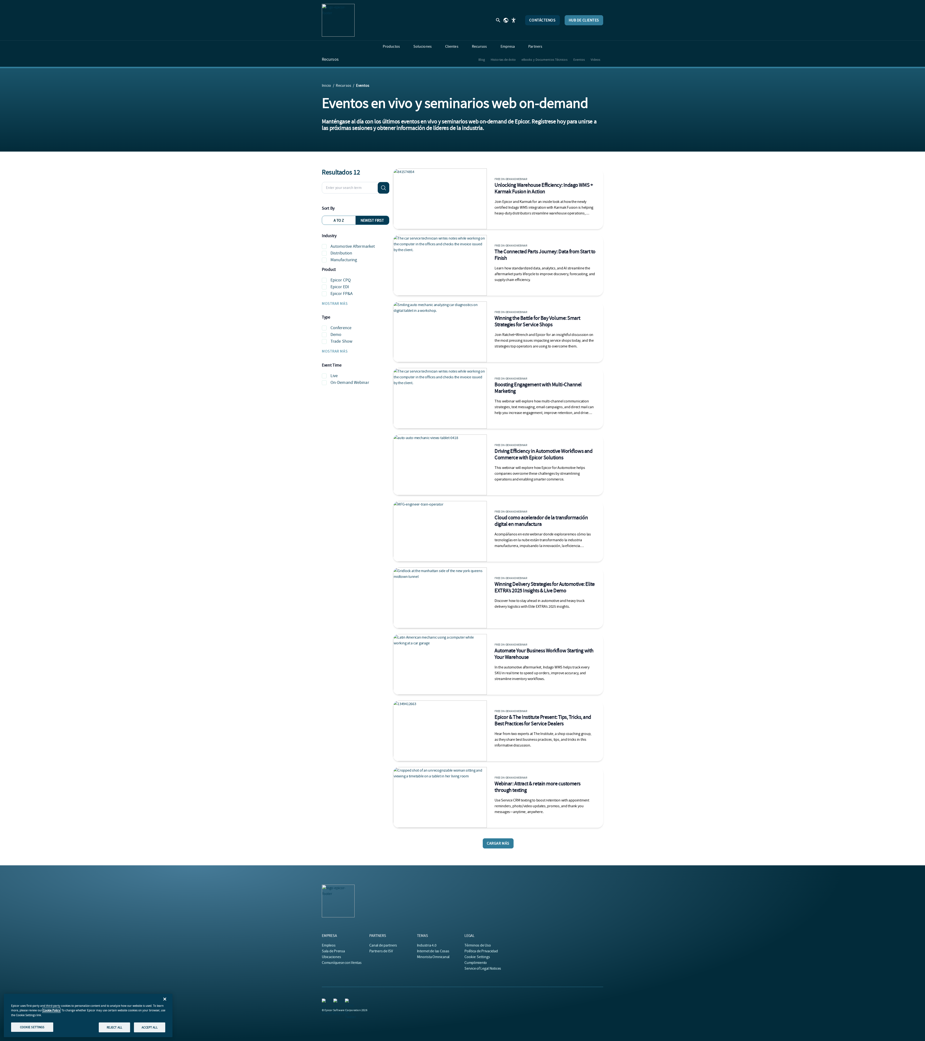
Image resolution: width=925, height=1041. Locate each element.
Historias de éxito (503, 59)
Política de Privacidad (481, 951)
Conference (340, 328)
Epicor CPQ (340, 280)
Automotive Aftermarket (352, 246)
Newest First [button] (372, 220)
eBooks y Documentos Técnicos (545, 59)
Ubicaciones (331, 956)
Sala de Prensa (333, 951)
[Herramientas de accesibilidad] (513, 20)
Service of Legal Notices (482, 968)
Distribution (341, 253)
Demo (335, 334)
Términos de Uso (477, 945)
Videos (595, 59)
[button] (355, 303)
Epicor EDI (339, 287)
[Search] (383, 188)
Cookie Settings (477, 956)
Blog (481, 59)
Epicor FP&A (341, 293)
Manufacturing (343, 260)
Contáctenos (542, 20)
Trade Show (341, 341)
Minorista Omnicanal (433, 956)
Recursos (330, 59)
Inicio (326, 85)
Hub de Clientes (584, 20)
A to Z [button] (339, 220)
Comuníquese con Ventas (342, 962)
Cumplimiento (475, 962)
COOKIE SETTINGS (32, 1027)
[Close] (164, 999)
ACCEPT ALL (149, 1027)
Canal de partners (383, 945)
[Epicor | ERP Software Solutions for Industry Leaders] (338, 20)
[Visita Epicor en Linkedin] (325, 1001)
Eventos (579, 59)
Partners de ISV (381, 951)
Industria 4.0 (426, 945)
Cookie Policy (51, 1010)
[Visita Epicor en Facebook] (336, 1001)
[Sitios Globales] (506, 20)
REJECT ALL (114, 1027)
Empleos (328, 945)
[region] (88, 1015)
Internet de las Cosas (433, 951)
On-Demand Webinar (349, 382)
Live (334, 376)
